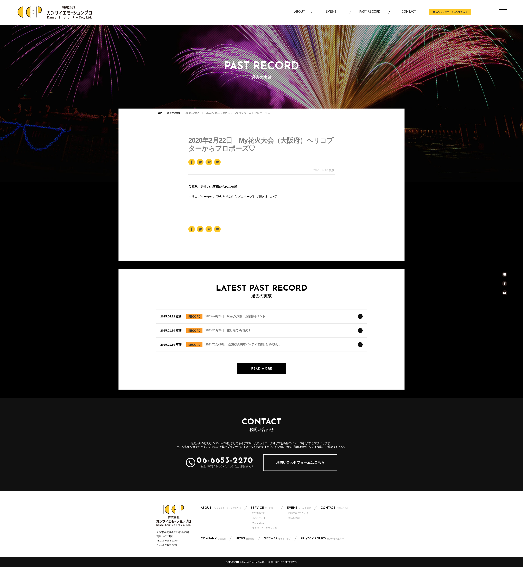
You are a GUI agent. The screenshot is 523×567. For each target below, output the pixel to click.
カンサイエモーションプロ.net (451, 12)
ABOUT (221, 508)
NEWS (245, 538)
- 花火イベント (258, 518)
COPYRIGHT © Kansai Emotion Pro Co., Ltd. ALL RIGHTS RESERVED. (261, 562)
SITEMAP (277, 538)
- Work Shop (257, 523)
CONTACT (335, 508)
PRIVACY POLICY (322, 538)
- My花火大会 (258, 513)
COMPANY (213, 538)
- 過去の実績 (293, 518)
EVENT (299, 508)
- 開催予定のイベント (298, 513)
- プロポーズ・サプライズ (264, 528)
